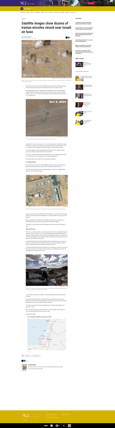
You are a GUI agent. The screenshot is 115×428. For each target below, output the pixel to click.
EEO (46, 12)
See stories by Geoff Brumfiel (35, 368)
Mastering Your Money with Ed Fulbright (87, 104)
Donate (91, 3)
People (42, 12)
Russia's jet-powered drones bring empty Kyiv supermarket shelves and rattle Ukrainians (84, 35)
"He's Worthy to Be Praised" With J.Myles (88, 122)
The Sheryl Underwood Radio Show (87, 64)
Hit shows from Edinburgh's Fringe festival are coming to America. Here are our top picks (84, 52)
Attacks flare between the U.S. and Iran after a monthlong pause (83, 40)
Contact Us (73, 12)
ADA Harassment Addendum (51, 414)
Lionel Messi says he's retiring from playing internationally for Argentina (83, 23)
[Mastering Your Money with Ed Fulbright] (79, 104)
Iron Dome (41, 233)
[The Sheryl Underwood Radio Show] (79, 64)
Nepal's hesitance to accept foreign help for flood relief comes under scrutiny (84, 28)
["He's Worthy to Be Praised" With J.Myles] (79, 122)
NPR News (24, 18)
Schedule (51, 12)
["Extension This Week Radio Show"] (79, 96)
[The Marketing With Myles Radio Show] (79, 87)
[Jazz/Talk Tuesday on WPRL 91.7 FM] (79, 78)
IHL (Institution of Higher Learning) (52, 417)
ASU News (62, 12)
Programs (37, 12)
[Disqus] (57, 394)
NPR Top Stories (36, 355)
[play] (22, 8)
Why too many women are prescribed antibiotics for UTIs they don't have (83, 46)
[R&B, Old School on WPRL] (79, 113)
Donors (67, 12)
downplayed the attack (42, 144)
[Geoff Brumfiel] (24, 367)
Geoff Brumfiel (28, 36)
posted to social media (34, 93)
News (28, 12)
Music (32, 12)
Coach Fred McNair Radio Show (82, 71)
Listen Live (23, 12)
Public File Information (66, 414)
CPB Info (56, 12)
